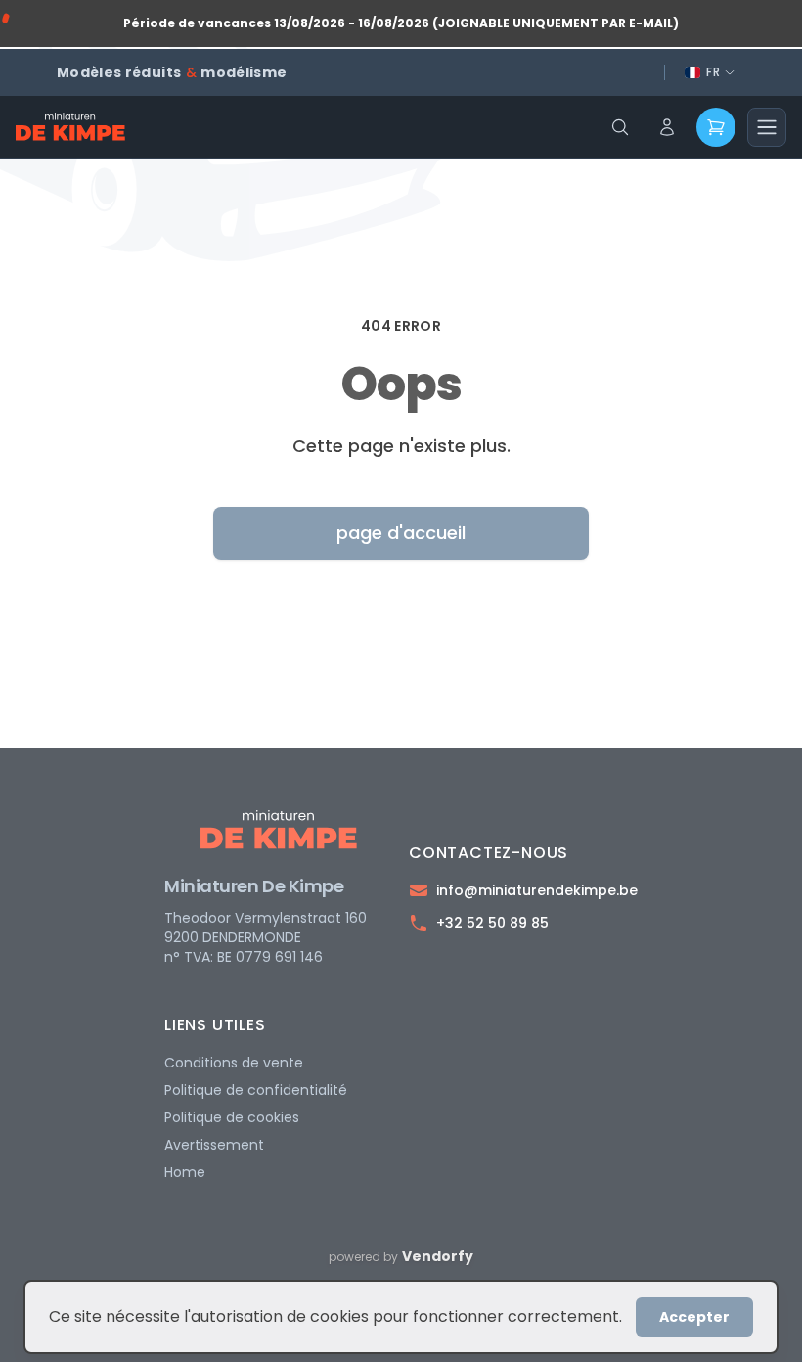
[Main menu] (766, 127)
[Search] (620, 127)
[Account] (667, 127)
